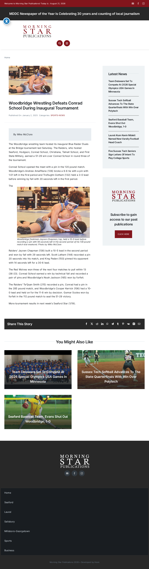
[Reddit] (97, 324)
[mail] (133, 3)
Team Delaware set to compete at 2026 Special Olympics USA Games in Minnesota (38, 376)
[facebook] (138, 3)
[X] (91, 324)
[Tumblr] (117, 324)
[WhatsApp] (107, 324)
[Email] (139, 324)
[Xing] (133, 324)
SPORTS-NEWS (58, 115)
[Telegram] (112, 324)
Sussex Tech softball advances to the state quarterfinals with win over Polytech (111, 376)
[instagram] (143, 3)
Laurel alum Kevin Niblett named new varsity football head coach (123, 139)
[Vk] (128, 324)
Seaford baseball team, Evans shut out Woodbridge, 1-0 (121, 123)
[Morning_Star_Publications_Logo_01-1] (37, 25)
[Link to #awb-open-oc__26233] (60, 43)
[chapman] (30, 67)
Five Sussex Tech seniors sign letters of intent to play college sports (122, 154)
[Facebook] (86, 324)
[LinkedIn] (102, 324)
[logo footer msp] (74, 453)
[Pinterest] (123, 324)
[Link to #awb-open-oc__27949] (67, 43)
